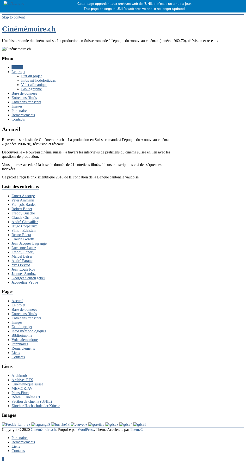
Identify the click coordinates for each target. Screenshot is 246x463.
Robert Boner (22, 209)
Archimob (19, 375)
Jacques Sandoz (24, 274)
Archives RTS (22, 380)
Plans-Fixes (20, 393)
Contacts (18, 119)
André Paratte (22, 261)
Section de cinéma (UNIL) (32, 401)
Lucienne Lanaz (24, 248)
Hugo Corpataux (24, 226)
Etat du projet (31, 76)
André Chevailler (25, 222)
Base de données (24, 93)
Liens (16, 353)
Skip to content (13, 17)
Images (17, 106)
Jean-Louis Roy (24, 269)
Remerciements (23, 115)
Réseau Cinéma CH (27, 397)
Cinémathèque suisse (27, 384)
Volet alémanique (34, 85)
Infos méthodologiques (38, 80)
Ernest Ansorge (23, 196)
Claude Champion (25, 217)
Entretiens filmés (24, 98)
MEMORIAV (22, 388)
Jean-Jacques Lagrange (29, 243)
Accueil (17, 67)
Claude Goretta (23, 239)
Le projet (18, 72)
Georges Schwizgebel (28, 278)
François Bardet (24, 204)
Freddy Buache (23, 213)
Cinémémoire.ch (29, 28)
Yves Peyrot (21, 265)
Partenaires (20, 111)
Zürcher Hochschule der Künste (36, 406)
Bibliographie (31, 89)
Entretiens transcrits (26, 102)
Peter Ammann (23, 200)
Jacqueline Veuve (25, 282)
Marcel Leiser (22, 256)
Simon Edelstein (24, 230)
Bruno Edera (21, 235)
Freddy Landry (23, 252)
